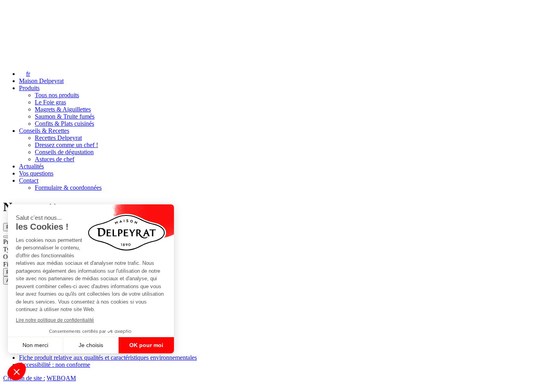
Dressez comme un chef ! (66, 145)
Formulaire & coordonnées (68, 187)
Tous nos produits (57, 95)
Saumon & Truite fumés (64, 116)
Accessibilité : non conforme (54, 364)
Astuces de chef (54, 159)
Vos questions (36, 173)
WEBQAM (61, 378)
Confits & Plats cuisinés (64, 123)
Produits (29, 88)
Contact (28, 180)
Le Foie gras (50, 102)
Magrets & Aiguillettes (63, 109)
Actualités (31, 166)
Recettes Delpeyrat (58, 137)
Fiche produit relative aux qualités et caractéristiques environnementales (108, 357)
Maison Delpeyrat (41, 80)
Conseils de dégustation (64, 152)
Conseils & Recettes (44, 130)
